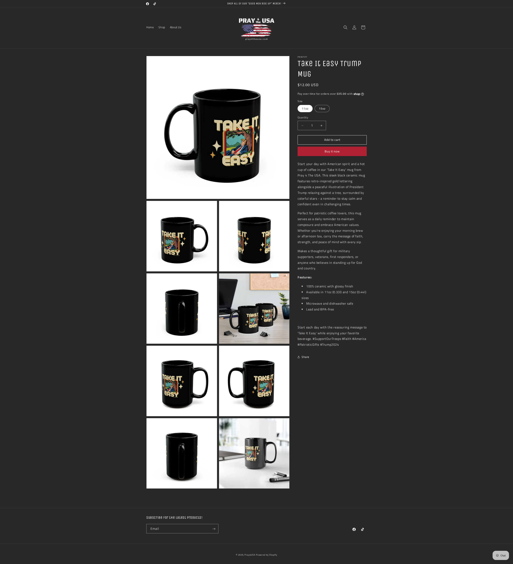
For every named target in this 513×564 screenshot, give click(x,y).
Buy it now (332, 151)
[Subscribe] (213, 529)
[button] (345, 27)
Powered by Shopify (266, 554)
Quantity (303, 118)
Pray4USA (249, 554)
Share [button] (305, 357)
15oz (322, 109)
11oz (305, 109)
